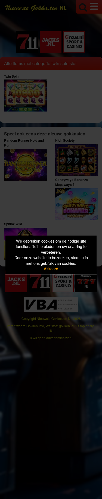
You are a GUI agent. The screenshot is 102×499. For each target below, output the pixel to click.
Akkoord (51, 269)
